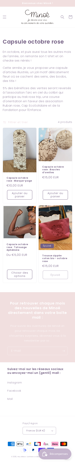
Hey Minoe (21, 457)
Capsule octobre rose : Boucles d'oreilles (53, 169)
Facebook (14, 391)
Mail (10, 399)
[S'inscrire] (64, 351)
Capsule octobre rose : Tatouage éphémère (17, 247)
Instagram (14, 382)
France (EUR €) (35, 430)
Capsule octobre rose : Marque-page (19, 179)
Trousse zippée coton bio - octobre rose (54, 258)
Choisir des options (19, 274)
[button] (5, 17)
